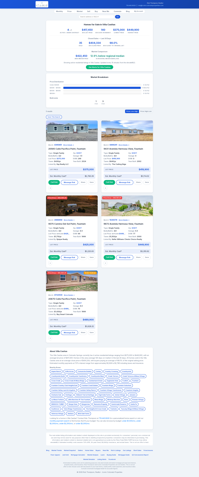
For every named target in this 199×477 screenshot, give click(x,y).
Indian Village (120, 395)
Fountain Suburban (124, 385)
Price (69, 11)
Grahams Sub (56, 395)
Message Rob (69, 182)
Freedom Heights (132, 390)
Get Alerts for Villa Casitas (99, 67)
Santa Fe (133, 404)
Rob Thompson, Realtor (155, 3)
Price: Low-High (132, 111)
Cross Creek (55, 381)
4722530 (58, 295)
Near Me (105, 11)
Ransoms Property (100, 404)
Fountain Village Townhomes (110, 390)
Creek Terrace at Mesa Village (134, 376)
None (126, 399)
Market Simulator (89, 459)
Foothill (125, 381)
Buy (96, 11)
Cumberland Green (96, 381)
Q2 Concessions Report (140, 455)
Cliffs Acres (69, 371)
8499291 (113, 145)
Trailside (113, 409)
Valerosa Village (57, 413)
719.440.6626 (131, 5)
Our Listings (127, 450)
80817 (79, 153)
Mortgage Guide (124, 455)
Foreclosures (148, 450)
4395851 (58, 145)
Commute (117, 11)
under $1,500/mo (128, 421)
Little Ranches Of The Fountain (79, 399)
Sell (88, 11)
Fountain (135, 381)
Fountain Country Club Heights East (64, 385)
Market (80, 11)
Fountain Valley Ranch (87, 390)
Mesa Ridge (98, 399)
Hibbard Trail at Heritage (85, 395)
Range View (73, 404)
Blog (128, 11)
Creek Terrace (113, 376)
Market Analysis (92, 455)
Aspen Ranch (56, 371)
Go (118, 17)
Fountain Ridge (107, 385)
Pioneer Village (137, 399)
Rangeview (86, 404)
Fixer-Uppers (55, 455)
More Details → (68, 145)
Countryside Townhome (78, 376)
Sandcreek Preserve (118, 404)
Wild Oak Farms (83, 413)
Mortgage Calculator (78, 455)
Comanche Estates (84, 371)
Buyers (98, 450)
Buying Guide (111, 455)
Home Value (89, 450)
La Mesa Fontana (57, 399)
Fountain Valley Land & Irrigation (63, 390)
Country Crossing (111, 371)
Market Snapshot (70, 450)
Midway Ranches (113, 399)
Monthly (59, 11)
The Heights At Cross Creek (96, 409)
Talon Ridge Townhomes (73, 409)
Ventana (71, 413)
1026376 (113, 220)
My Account (138, 11)
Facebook (112, 459)
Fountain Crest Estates (90, 385)
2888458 (58, 220)
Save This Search (54, 117)
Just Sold (65, 455)
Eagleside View (112, 381)
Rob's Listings (116, 450)
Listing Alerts (101, 459)
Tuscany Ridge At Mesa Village (132, 409)
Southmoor (55, 409)
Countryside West (97, 376)
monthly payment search (59, 421)
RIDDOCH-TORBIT (57, 404)
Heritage (68, 395)
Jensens (132, 395)
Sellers (80, 450)
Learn (103, 455)
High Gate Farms (104, 395)
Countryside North (58, 376)
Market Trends (57, 450)
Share (83, 182)
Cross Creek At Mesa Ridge (74, 381)
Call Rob (54, 182)
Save (92, 182)
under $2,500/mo (66, 423)
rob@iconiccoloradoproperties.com (150, 5)
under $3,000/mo (82, 423)
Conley (98, 371)
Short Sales (137, 450)
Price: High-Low (146, 111)
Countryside (126, 371)
